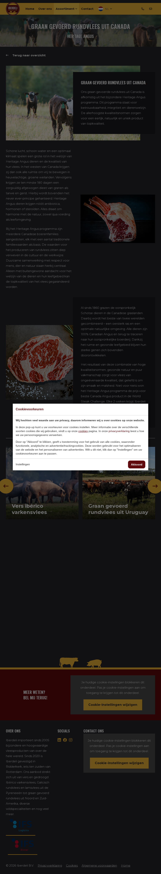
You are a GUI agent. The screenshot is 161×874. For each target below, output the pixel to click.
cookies (83, 431)
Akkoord (136, 464)
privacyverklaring (119, 431)
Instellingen (23, 464)
